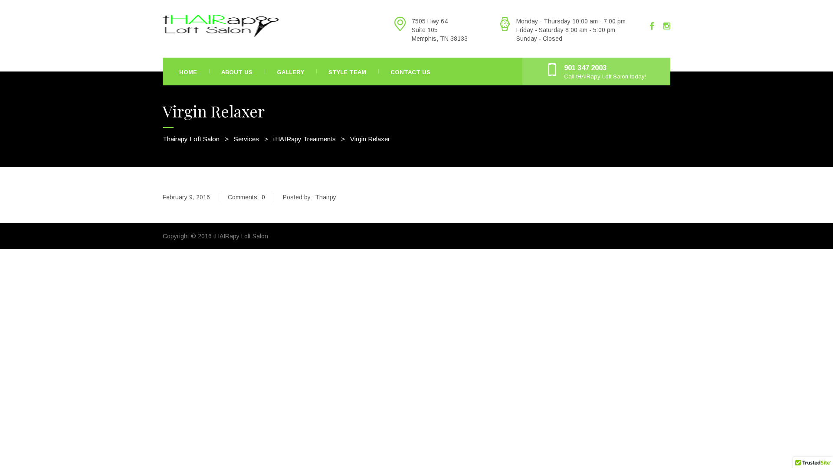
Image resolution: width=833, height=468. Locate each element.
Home (188, 72)
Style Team (347, 72)
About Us (237, 72)
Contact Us (410, 72)
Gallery (290, 72)
